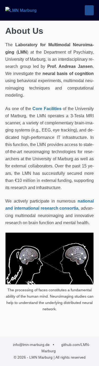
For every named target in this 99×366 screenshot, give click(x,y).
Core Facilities (47, 108)
